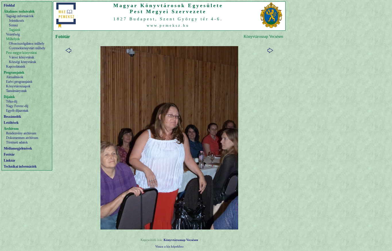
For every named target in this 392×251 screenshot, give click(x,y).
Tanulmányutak (16, 91)
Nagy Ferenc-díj (17, 106)
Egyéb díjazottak (17, 111)
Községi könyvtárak (22, 62)
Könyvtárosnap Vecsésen (181, 240)
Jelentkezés (16, 21)
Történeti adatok (17, 142)
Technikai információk (20, 166)
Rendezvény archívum (21, 133)
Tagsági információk (20, 16)
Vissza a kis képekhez (169, 246)
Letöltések (11, 123)
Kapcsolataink (15, 66)
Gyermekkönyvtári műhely (27, 48)
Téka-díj (11, 101)
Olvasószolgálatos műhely (26, 44)
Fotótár (9, 154)
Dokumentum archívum (22, 138)
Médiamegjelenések (18, 148)
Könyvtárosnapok (18, 86)
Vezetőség (13, 34)
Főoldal (9, 5)
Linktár (9, 160)
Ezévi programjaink (19, 82)
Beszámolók (12, 117)
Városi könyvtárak (21, 57)
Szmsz (13, 25)
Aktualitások (14, 77)
